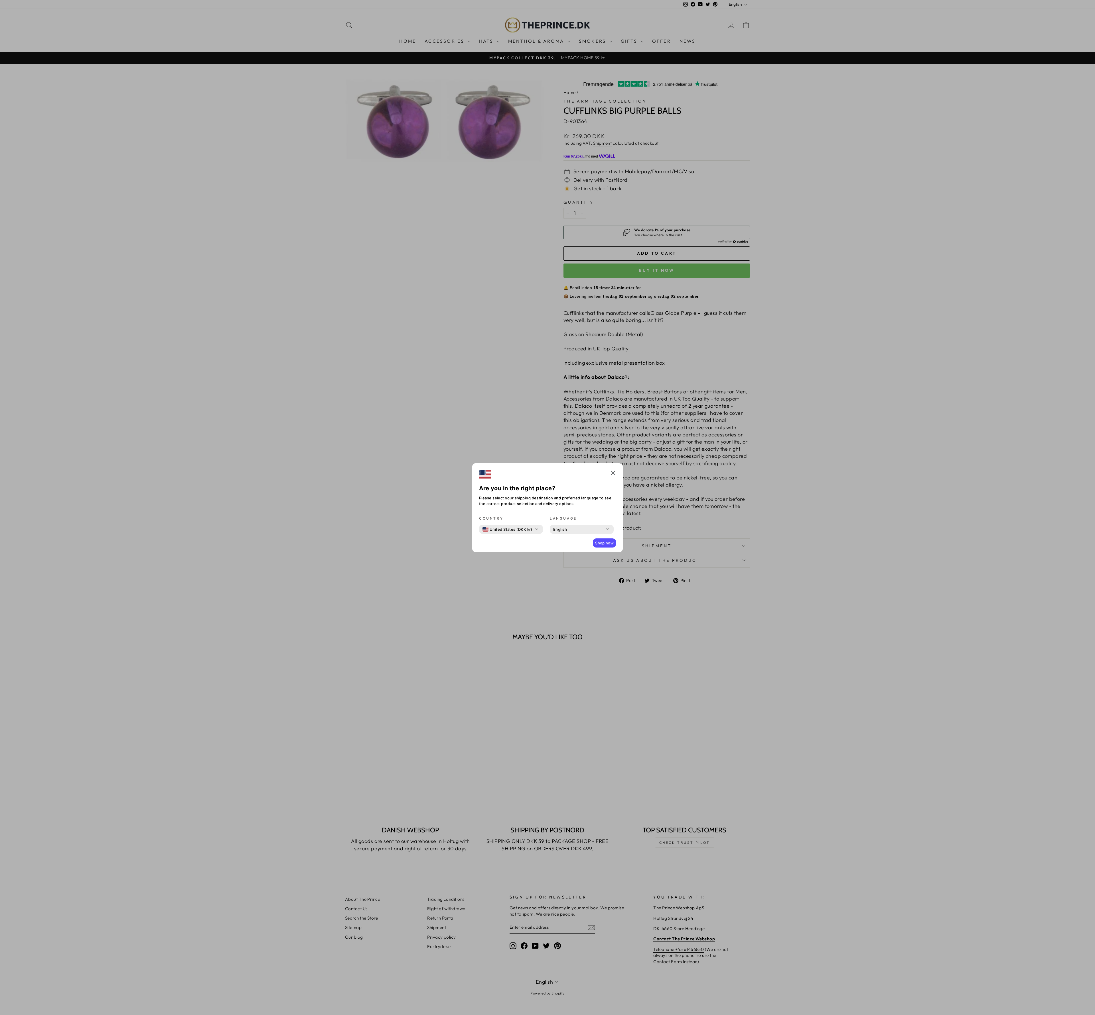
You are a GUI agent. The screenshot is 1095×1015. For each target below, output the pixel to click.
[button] (613, 473)
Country (491, 518)
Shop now (604, 543)
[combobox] (507, 529)
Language (563, 518)
